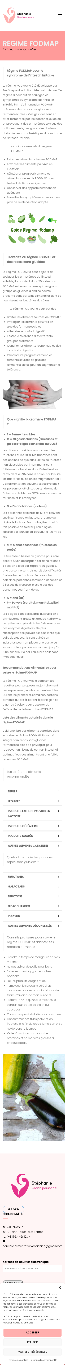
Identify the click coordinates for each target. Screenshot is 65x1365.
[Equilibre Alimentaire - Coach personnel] (20, 15)
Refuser (32, 1342)
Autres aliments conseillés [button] (28, 846)
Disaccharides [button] (19, 906)
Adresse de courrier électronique (26, 1262)
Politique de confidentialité (43, 1360)
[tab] (32, 791)
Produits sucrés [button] (20, 836)
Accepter (32, 1332)
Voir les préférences (32, 1352)
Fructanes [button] (16, 877)
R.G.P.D (14, 1209)
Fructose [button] (15, 896)
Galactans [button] (16, 886)
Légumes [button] (14, 801)
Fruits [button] (12, 791)
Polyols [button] (14, 916)
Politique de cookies (18, 1360)
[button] (60, 1287)
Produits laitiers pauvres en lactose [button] (29, 813)
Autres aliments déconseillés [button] (30, 926)
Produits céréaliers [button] (23, 826)
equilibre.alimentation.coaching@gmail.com (32, 1246)
